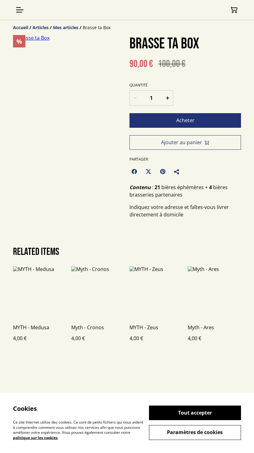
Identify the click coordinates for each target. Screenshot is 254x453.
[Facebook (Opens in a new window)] (134, 171)
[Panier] (234, 10)
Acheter (185, 120)
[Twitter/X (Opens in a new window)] (148, 171)
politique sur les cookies (35, 437)
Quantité (138, 85)
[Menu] (20, 10)
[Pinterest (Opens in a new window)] (162, 171)
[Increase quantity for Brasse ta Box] (167, 98)
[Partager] (177, 171)
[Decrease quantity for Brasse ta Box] (134, 98)
